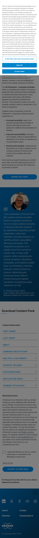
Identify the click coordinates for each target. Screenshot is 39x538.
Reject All (19, 65)
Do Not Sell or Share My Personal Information (19, 59)
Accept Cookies (20, 71)
